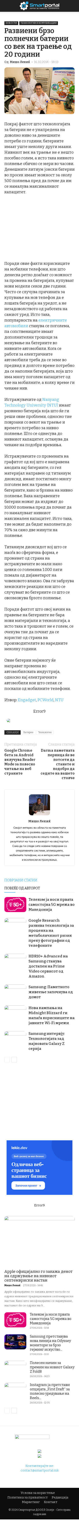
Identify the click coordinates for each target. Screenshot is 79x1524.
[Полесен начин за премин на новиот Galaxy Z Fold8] (15, 1368)
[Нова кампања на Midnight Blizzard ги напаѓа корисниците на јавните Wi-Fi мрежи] (15, 1012)
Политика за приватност (27, 1497)
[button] (73, 6)
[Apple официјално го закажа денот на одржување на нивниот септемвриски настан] (39, 1241)
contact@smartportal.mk (40, 1470)
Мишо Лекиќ (20, 62)
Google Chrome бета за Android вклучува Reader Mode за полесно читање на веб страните (19, 761)
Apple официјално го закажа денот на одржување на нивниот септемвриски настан (38, 1276)
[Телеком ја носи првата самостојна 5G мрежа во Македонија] (15, 904)
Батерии (28, 732)
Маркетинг (31, 1502)
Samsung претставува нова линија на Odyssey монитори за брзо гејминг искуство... (50, 1343)
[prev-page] (7, 1059)
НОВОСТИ (11, 23)
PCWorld (46, 700)
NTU (59, 700)
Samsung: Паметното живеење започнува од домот (51, 992)
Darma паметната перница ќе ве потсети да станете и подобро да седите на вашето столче (58, 764)
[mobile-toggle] (7, 6)
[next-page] (14, 1059)
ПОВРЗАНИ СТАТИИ (20, 880)
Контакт (50, 1502)
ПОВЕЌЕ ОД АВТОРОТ (22, 888)
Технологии (45, 732)
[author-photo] (39, 815)
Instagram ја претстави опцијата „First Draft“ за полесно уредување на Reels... (50, 1391)
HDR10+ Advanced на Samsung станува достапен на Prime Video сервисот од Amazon (48, 966)
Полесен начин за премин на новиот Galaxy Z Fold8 (52, 1367)
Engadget (27, 700)
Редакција (60, 1497)
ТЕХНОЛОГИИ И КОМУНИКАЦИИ (39, 23)
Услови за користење (38, 1493)
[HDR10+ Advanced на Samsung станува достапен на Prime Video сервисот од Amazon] (15, 961)
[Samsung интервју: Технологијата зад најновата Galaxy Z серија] (15, 1038)
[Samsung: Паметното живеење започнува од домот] (15, 992)
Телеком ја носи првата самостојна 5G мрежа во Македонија (52, 904)
